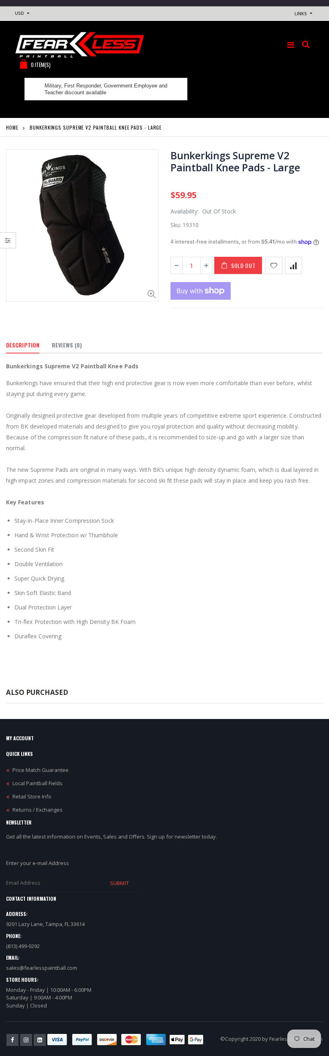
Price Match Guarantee (40, 770)
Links (300, 13)
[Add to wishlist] (273, 265)
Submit (119, 883)
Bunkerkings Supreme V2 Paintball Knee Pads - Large (235, 161)
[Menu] (290, 44)
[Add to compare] (293, 265)
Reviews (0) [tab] (67, 345)
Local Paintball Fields (37, 783)
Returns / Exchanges (37, 809)
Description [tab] (22, 345)
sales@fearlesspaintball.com (41, 967)
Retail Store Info (31, 796)
